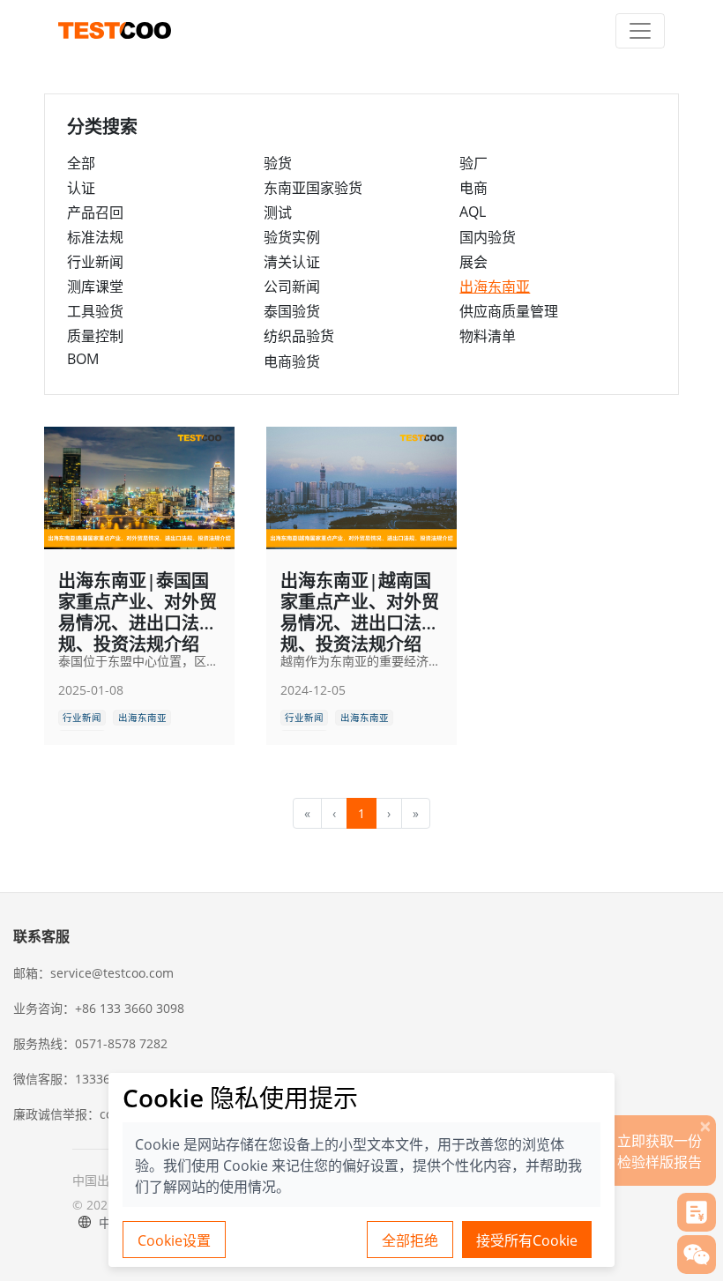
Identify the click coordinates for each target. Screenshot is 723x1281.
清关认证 (292, 262)
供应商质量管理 (508, 311)
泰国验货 (292, 311)
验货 (278, 163)
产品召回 (95, 212)
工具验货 (95, 311)
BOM (83, 359)
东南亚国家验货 (313, 187)
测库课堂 (95, 286)
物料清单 (487, 336)
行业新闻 (95, 262)
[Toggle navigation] (640, 30)
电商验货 (292, 361)
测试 (278, 212)
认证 (81, 187)
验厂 (473, 163)
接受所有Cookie (527, 1240)
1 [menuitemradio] (361, 813)
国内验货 (487, 237)
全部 (81, 163)
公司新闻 (292, 286)
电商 (473, 187)
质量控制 (95, 336)
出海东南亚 (494, 286)
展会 (473, 262)
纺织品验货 (299, 336)
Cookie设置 (174, 1240)
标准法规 (95, 237)
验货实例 (292, 237)
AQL (472, 211)
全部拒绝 (410, 1240)
